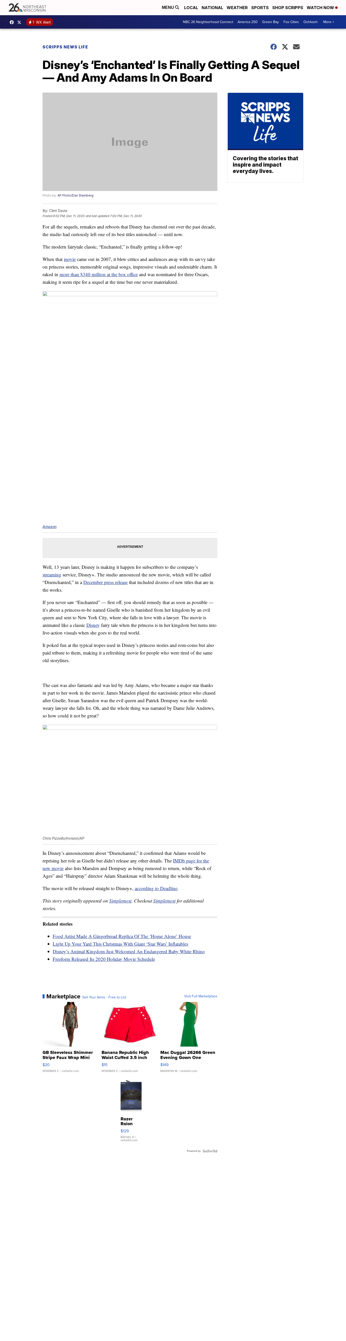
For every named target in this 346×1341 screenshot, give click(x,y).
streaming (52, 574)
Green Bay (270, 22)
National (212, 7)
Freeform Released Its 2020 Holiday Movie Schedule (104, 959)
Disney (93, 625)
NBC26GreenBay (13, 22)
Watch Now (321, 7)
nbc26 (20, 22)
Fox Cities (291, 22)
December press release (105, 582)
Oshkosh (310, 22)
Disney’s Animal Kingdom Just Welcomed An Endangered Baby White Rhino (129, 951)
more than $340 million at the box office (99, 274)
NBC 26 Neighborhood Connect (208, 22)
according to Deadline (156, 888)
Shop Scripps (287, 7)
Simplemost (120, 900)
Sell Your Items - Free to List (104, 997)
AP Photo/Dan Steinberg (75, 195)
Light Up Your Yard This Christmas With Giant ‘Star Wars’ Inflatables (120, 944)
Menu (168, 7)
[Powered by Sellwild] (210, 1151)
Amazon (49, 526)
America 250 (248, 22)
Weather (237, 7)
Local (191, 7)
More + (328, 22)
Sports (260, 7)
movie (70, 259)
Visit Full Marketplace (200, 996)
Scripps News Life (65, 46)
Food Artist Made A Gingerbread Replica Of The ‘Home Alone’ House (122, 936)
